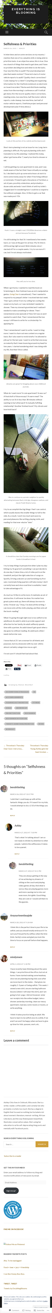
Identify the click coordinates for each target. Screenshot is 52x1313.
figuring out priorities (17, 702)
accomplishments (14, 697)
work (41, 724)
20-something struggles (17, 692)
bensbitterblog (17, 787)
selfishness (30, 713)
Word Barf (29, 685)
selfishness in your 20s (16, 718)
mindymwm (16, 957)
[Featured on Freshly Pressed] (13, 1218)
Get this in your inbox (14, 1168)
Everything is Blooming (26, 10)
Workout (10, 729)
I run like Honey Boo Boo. (14, 1274)
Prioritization (13, 713)
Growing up (21, 708)
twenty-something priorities (20, 724)
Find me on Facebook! (14, 1229)
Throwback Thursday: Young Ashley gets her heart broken (39, 748)
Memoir (21, 685)
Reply (12, 815)
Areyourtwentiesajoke (21, 915)
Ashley (22, 48)
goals (8, 708)
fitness (36, 702)
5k (34, 692)
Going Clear (14, 294)
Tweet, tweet (10, 1284)
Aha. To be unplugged (12, 1260)
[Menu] (7, 32)
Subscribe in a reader (12, 1156)
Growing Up (13, 685)
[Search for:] (26, 1144)
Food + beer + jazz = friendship (16, 1267)
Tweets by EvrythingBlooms (15, 1288)
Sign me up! (11, 1191)
